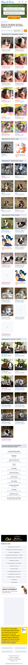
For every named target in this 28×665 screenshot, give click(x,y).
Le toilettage (14, 582)
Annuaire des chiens (21, 651)
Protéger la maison (14, 560)
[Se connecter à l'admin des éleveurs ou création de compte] (22, 2)
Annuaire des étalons (7, 651)
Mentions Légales (14, 657)
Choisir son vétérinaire (14, 552)
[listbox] (23, 13)
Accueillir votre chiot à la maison (14, 549)
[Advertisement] (14, 518)
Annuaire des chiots (7, 648)
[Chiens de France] (7, 2)
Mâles (3, 30)
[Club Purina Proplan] (14, 538)
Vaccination (14, 579)
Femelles (9, 30)
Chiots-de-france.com (14, 655)
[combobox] (14, 9)
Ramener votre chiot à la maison (14, 557)
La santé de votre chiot (14, 574)
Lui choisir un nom (14, 566)
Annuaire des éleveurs (20, 648)
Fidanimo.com (14, 660)
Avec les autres (14, 568)
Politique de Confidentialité (14, 659)
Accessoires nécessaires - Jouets (14, 555)
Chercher (14, 17)
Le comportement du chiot (14, 571)
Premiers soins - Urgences (14, 577)
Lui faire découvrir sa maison (14, 563)
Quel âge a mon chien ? (14, 547)
